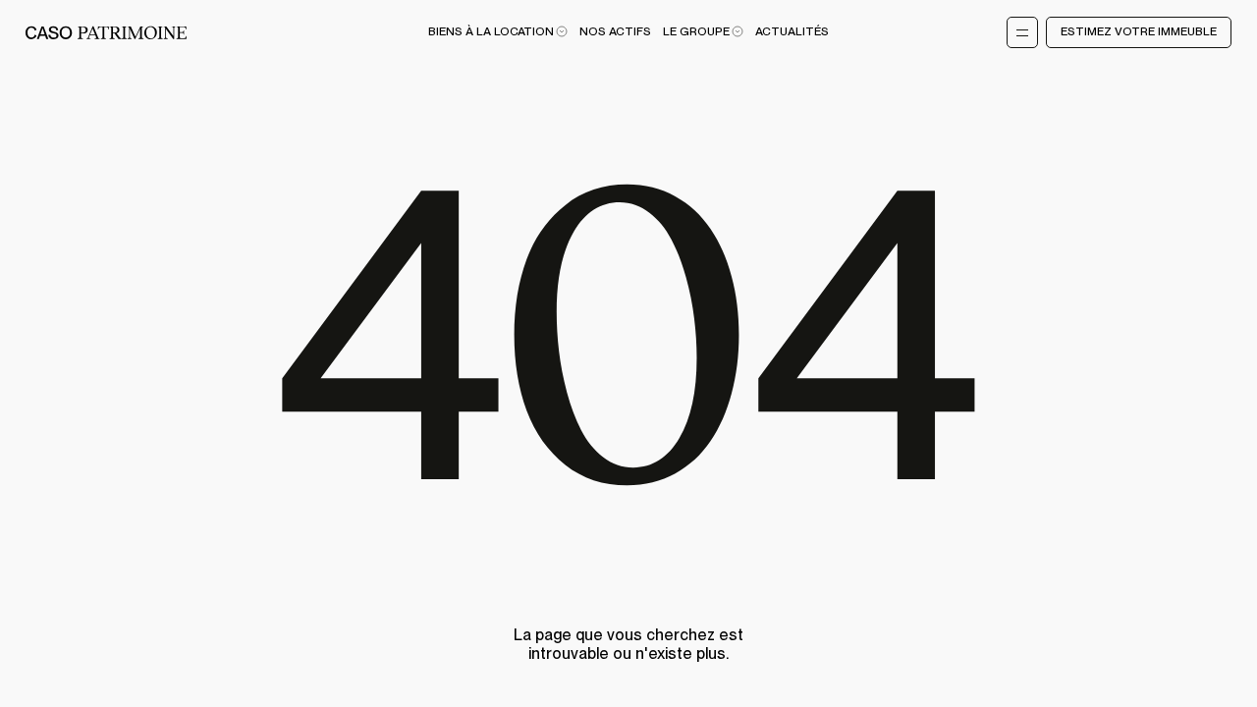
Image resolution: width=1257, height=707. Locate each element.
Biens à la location (491, 32)
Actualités (792, 32)
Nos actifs (615, 32)
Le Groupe (696, 32)
